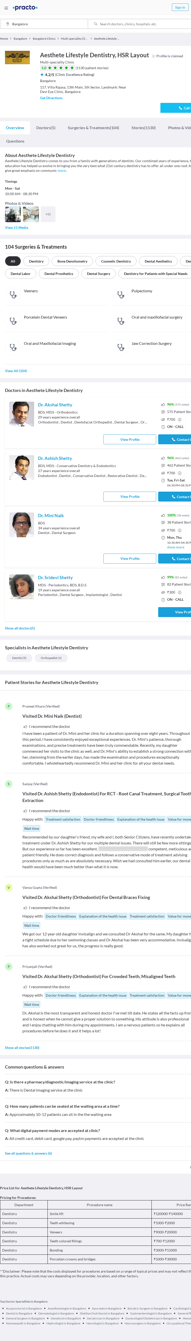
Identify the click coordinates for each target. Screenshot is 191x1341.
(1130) (144, 127)
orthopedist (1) (51, 658)
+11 (48, 214)
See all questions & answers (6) (28, 1153)
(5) (45, 127)
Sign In (180, 7)
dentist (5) (19, 658)
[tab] (15, 127)
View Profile (130, 439)
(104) (93, 127)
